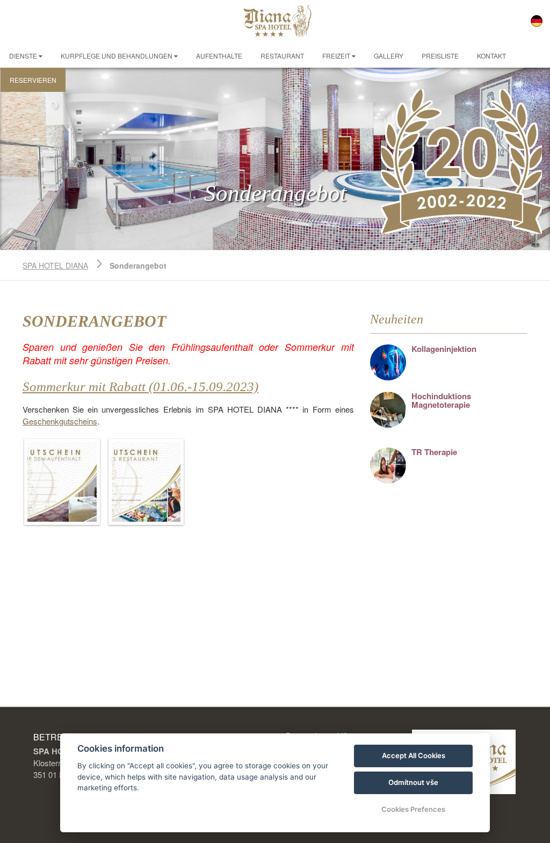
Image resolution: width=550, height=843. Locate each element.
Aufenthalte (219, 55)
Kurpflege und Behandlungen (117, 55)
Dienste (24, 55)
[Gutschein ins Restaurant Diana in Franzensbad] (146, 482)
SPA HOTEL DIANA (55, 265)
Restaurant (282, 55)
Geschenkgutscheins (60, 421)
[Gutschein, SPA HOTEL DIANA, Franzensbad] (62, 482)
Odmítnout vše (413, 782)
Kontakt (491, 55)
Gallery (388, 55)
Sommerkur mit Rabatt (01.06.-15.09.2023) (140, 386)
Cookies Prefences (413, 809)
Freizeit (337, 55)
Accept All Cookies (413, 755)
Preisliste (440, 55)
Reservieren (33, 79)
